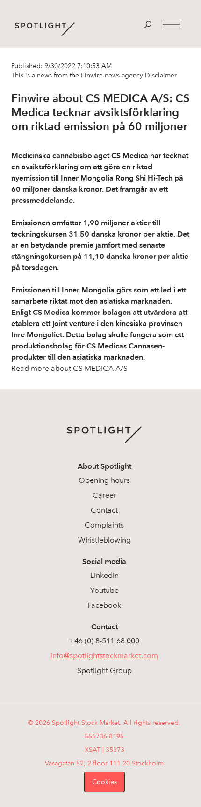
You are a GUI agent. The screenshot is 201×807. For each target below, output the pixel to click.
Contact (104, 510)
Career (104, 495)
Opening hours (104, 480)
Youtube (104, 590)
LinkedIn (104, 575)
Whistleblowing (104, 540)
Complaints (104, 525)
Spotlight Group (104, 670)
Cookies (104, 782)
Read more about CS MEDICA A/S (69, 368)
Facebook (104, 605)
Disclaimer (160, 75)
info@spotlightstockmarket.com (104, 655)
